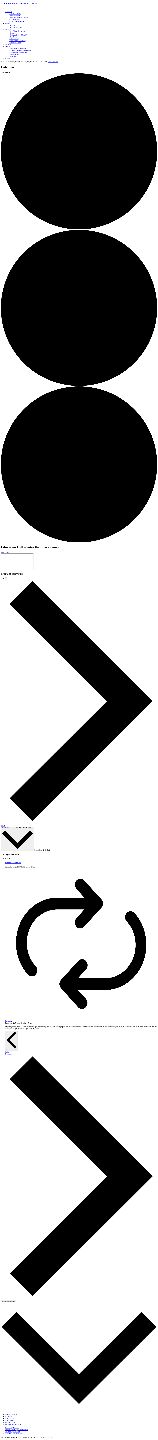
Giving (7, 58)
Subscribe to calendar (8, 1301)
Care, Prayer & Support (17, 41)
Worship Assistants (15, 27)
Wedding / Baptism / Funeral (19, 17)
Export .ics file (10, 1422)
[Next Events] (81, 822)
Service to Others (15, 43)
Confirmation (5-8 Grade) (18, 35)
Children (12, 33)
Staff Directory (14, 54)
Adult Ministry (14, 39)
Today (3, 826)
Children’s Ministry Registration (20, 50)
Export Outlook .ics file (13, 1424)
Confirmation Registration (18, 52)
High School (13, 37)
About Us (8, 12)
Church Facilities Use (16, 21)
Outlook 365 (9, 1418)
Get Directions (53, 62)
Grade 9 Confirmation (13, 863)
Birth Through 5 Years (17, 31)
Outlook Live (9, 1420)
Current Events (14, 19)
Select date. (38, 850)
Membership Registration (18, 48)
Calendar (8, 45)
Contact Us (9, 46)
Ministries (8, 29)
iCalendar (8, 1416)
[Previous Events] (6, 578)
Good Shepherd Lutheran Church (19, 3)
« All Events (5, 552)
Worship (8, 23)
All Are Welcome (15, 14)
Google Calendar (11, 1414)
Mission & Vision (15, 16)
